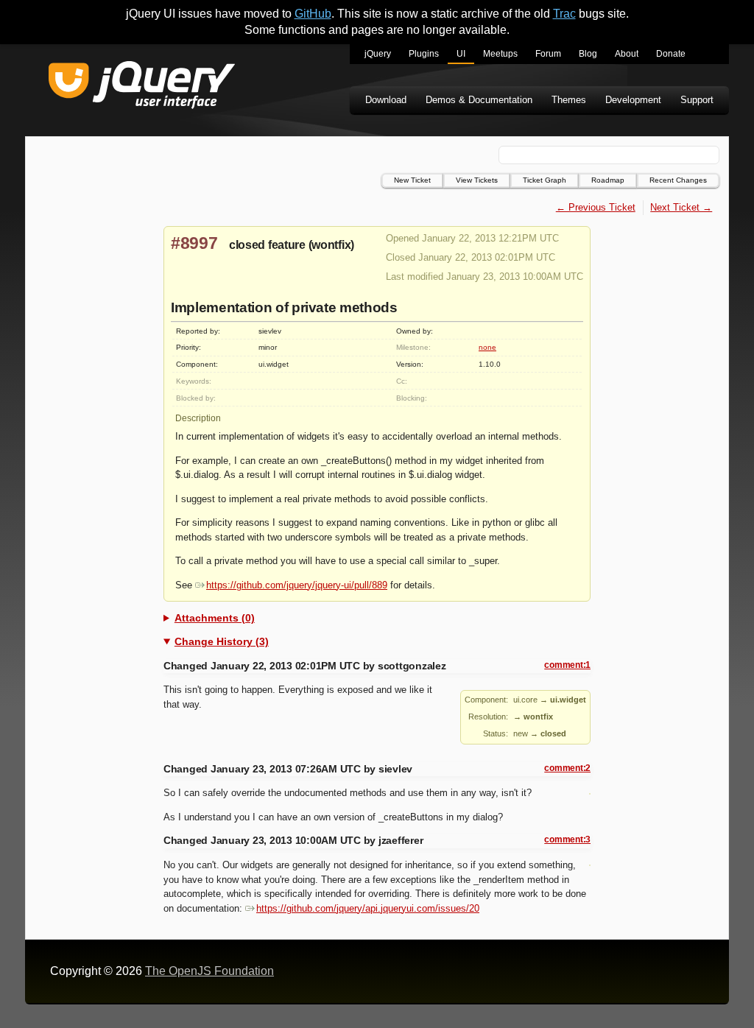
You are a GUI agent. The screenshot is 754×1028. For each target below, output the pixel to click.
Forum (548, 54)
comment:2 (567, 768)
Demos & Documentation (479, 99)
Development (633, 99)
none (487, 347)
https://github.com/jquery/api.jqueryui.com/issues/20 (367, 908)
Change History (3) (222, 641)
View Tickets (477, 180)
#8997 (194, 243)
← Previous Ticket (595, 207)
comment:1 (567, 665)
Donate (671, 54)
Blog (588, 54)
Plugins (424, 54)
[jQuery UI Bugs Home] (142, 87)
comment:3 (567, 839)
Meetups (500, 54)
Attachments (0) (215, 618)
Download (385, 99)
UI (461, 54)
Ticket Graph (544, 180)
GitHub (313, 13)
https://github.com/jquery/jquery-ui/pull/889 (296, 585)
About (626, 54)
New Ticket (412, 180)
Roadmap (607, 180)
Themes (569, 99)
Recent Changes (678, 180)
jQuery (377, 54)
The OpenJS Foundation (209, 971)
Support (697, 99)
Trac (564, 13)
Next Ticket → (681, 207)
